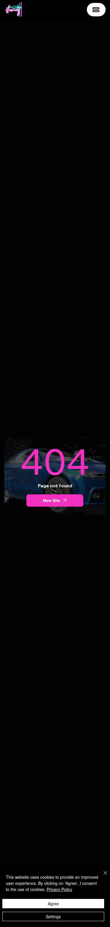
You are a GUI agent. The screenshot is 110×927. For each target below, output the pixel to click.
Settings (53, 916)
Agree (53, 904)
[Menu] (96, 9)
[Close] (102, 876)
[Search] (41, 10)
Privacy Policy (59, 889)
